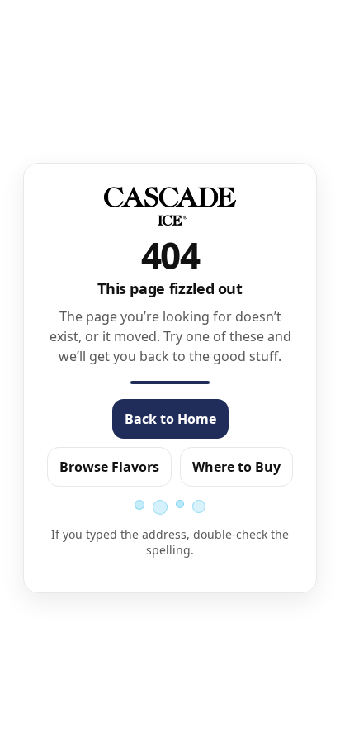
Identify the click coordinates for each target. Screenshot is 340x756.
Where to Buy (236, 467)
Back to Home (170, 419)
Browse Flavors (109, 467)
